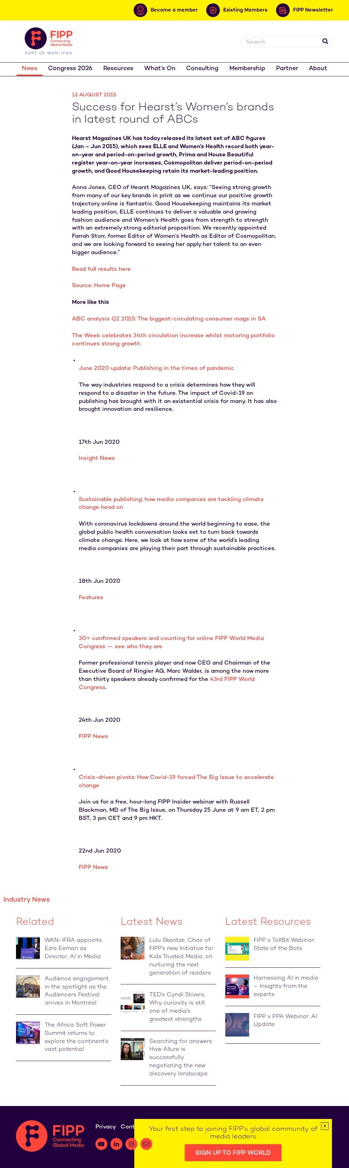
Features (91, 598)
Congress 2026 (70, 68)
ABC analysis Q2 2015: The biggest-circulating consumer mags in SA (169, 319)
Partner (287, 68)
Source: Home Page (99, 286)
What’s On (160, 68)
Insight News (97, 458)
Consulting (202, 68)
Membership (247, 68)
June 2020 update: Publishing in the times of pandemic (156, 368)
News (29, 68)
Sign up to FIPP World (233, 1153)
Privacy (105, 1127)
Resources (118, 68)
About (318, 68)
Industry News (26, 900)
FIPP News (93, 737)
